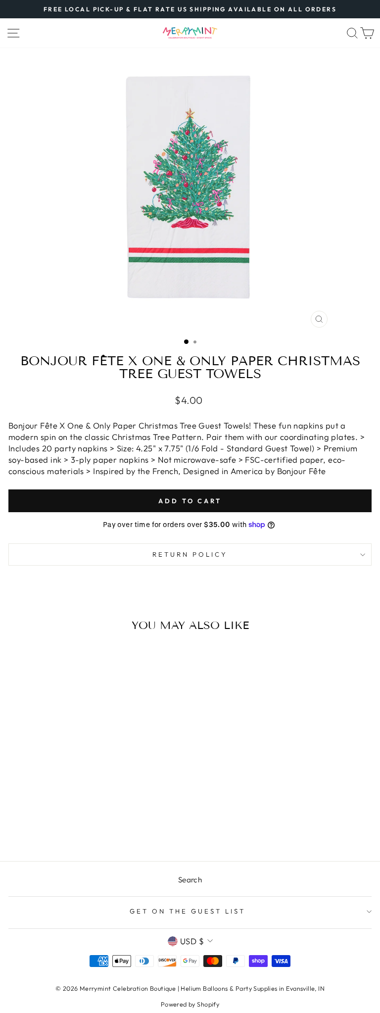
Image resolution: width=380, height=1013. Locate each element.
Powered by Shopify (190, 1004)
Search (190, 879)
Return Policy (190, 554)
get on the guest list (187, 911)
